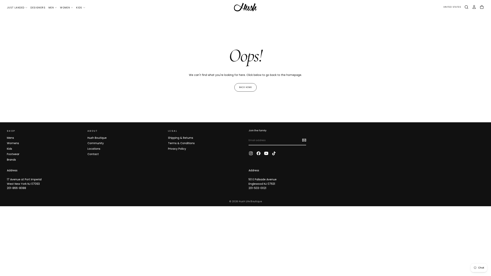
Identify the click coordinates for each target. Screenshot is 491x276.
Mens (10, 138)
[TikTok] (274, 153)
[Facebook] (258, 153)
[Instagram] (251, 153)
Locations (93, 149)
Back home (245, 87)
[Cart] (481, 7)
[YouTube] (266, 153)
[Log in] (474, 7)
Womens (13, 143)
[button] (452, 7)
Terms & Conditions (181, 143)
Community (95, 143)
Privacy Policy (177, 149)
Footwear (13, 154)
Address (12, 170)
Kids (79, 7)
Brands (11, 160)
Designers (37, 7)
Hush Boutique (97, 138)
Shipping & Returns (180, 138)
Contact (93, 154)
